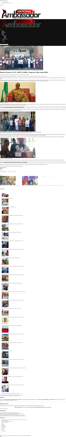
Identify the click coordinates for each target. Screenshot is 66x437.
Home (3, 423)
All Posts (3, 429)
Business (3, 31)
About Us (3, 424)
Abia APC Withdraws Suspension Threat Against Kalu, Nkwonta (9, 412)
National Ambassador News (4, 435)
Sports (3, 430)
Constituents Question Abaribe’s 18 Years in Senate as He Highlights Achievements (10, 185)
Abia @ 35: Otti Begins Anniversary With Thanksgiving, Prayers (9, 414)
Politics (3, 33)
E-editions (3, 40)
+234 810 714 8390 (26, 407)
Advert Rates (4, 42)
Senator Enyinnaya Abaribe (25, 74)
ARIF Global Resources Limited (16, 74)
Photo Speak (3, 41)
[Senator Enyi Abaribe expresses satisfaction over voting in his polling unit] (54, 180)
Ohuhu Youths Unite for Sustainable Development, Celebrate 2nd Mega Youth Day (12, 413)
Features (5, 36)
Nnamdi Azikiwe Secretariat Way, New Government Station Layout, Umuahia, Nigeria (14, 419)
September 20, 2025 (9, 74)
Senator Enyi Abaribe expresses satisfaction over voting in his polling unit (53, 185)
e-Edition (3, 426)
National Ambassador (3, 74)
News (2, 30)
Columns (5, 35)
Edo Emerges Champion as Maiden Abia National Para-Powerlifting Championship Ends (12, 415)
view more (15, 400)
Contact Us (3, 425)
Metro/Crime (3, 32)
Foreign (3, 39)
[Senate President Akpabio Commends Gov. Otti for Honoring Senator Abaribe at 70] (32, 180)
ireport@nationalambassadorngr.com (7, 2)
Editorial (3, 34)
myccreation (20, 435)
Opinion (5, 37)
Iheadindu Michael (15, 435)
